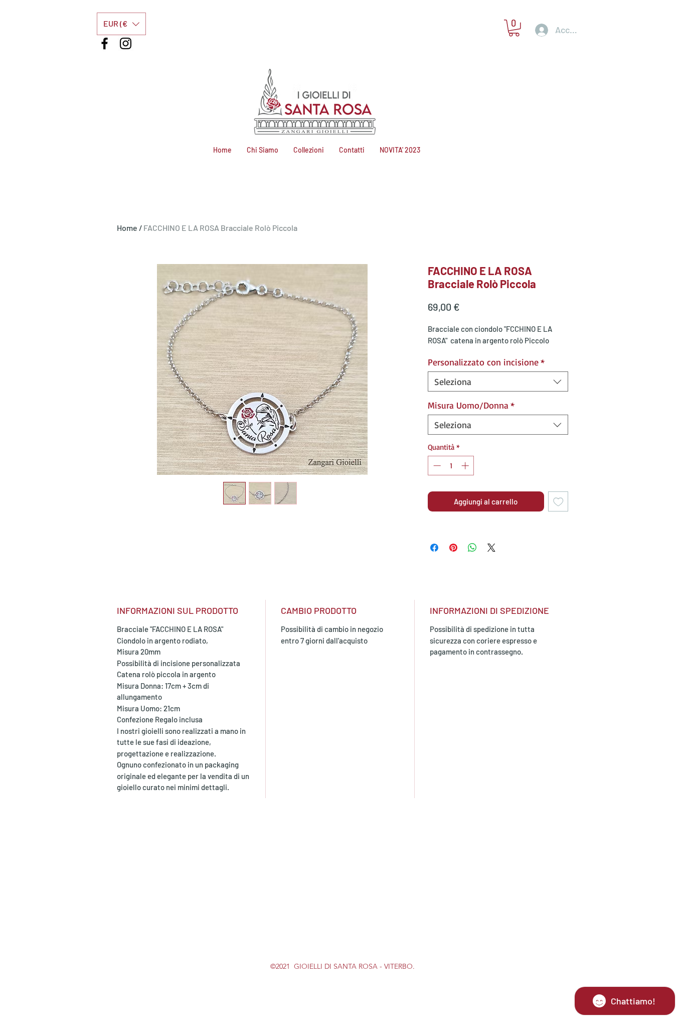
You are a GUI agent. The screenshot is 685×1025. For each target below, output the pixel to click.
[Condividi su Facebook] (434, 548)
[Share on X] (491, 548)
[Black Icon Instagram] (125, 43)
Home (127, 227)
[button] (121, 24)
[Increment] (466, 465)
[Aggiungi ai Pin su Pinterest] (453, 548)
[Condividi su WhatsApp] (472, 548)
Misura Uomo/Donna (471, 405)
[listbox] (121, 24)
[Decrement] (436, 465)
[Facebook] (104, 43)
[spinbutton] (451, 465)
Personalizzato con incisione (486, 361)
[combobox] (498, 381)
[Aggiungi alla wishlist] (558, 501)
